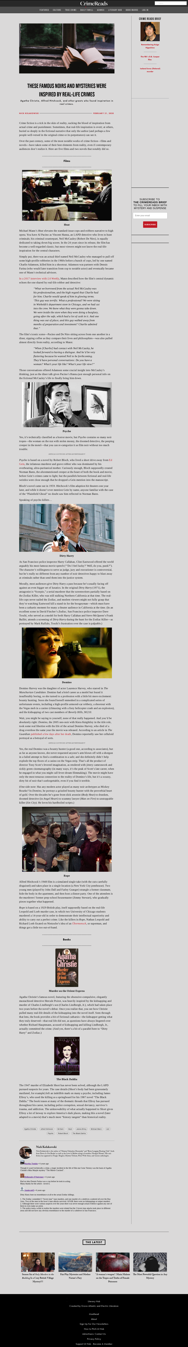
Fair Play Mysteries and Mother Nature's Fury (75, 1276)
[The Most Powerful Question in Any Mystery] (150, 1269)
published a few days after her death (51, 734)
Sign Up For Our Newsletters (94, 1323)
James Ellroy (81, 1129)
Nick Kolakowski (29, 113)
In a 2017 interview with (39, 278)
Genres (100, 9)
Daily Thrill (86, 9)
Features (44, 9)
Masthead (94, 1314)
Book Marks (132, 9)
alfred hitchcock (47, 1129)
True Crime (71, 9)
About (94, 1319)
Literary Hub (115, 9)
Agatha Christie (30, 1129)
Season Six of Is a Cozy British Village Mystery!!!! (38, 1278)
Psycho (50, 1133)
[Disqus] (66, 1191)
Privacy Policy (94, 1338)
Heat (70, 1129)
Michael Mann (96, 1129)
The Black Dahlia (79, 1133)
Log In (145, 9)
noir (107, 1129)
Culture (57, 9)
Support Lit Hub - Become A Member (94, 1343)
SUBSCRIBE (150, 225)
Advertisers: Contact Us (94, 1333)
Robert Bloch (63, 1133)
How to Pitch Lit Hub (94, 1328)
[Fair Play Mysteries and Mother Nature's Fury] (75, 1269)
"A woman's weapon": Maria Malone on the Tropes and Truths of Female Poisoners (112, 1278)
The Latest (94, 1242)
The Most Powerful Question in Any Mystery (150, 1276)
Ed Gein (61, 1129)
